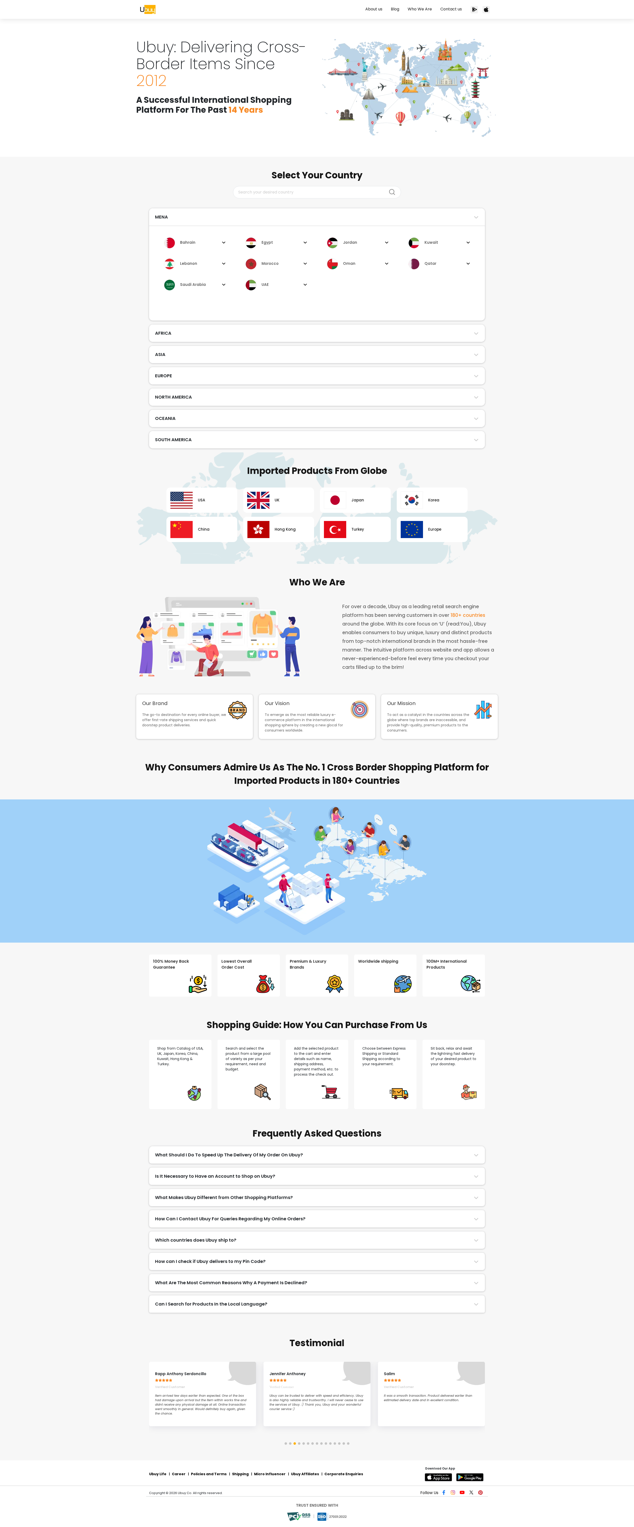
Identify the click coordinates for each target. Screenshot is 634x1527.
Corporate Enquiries (343, 1474)
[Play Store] (474, 9)
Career (178, 1474)
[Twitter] (471, 1493)
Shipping (240, 1474)
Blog (395, 9)
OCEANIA (165, 418)
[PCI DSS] (299, 1516)
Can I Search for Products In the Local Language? (211, 1304)
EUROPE (163, 376)
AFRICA (163, 333)
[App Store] (486, 9)
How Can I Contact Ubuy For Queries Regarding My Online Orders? (230, 1219)
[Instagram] (453, 1493)
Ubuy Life (157, 1474)
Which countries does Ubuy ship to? (195, 1240)
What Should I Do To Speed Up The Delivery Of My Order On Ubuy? (229, 1155)
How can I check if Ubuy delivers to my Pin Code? (210, 1261)
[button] (286, 1443)
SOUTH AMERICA (173, 439)
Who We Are (420, 9)
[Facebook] (445, 1493)
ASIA (160, 354)
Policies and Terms (209, 1474)
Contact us (451, 9)
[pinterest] (480, 1493)
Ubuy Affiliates (305, 1474)
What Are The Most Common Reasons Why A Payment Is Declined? (231, 1283)
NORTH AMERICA (173, 397)
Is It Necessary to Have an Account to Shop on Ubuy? (215, 1176)
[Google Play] (470, 1477)
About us (373, 9)
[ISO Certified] (332, 1516)
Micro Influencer (270, 1474)
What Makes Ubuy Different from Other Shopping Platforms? (224, 1197)
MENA (161, 217)
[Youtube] (462, 1493)
